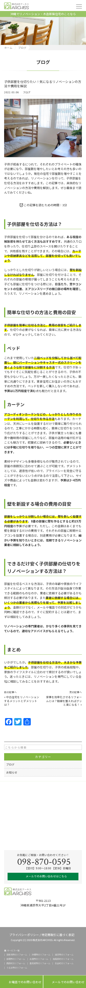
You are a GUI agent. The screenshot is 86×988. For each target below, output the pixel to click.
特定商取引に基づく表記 (58, 934)
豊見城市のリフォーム (40, 963)
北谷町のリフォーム (64, 963)
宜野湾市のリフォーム (16, 955)
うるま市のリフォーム (16, 968)
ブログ (27, 92)
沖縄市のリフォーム (41, 955)
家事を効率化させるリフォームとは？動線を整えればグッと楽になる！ (64, 700)
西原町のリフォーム (15, 963)
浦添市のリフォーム (64, 955)
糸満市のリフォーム (39, 959)
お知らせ (11, 772)
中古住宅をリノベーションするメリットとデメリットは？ (21, 700)
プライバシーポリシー (24, 934)
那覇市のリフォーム (15, 959)
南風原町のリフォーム (63, 959)
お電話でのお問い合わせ (21, 981)
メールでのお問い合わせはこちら (46, 876)
